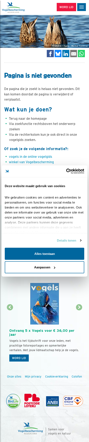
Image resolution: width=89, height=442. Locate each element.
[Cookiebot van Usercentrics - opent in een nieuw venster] (66, 171)
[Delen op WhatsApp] (81, 53)
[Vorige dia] (10, 336)
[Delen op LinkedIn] (65, 53)
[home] (20, 7)
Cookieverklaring (56, 376)
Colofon (77, 376)
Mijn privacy (33, 376)
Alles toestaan (44, 253)
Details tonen (66, 240)
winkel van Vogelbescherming (31, 162)
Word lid (19, 358)
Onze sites (14, 376)
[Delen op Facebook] (50, 53)
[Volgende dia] (79, 336)
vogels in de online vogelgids (30, 157)
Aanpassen (42, 267)
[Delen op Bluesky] (58, 53)
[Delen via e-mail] (73, 53)
